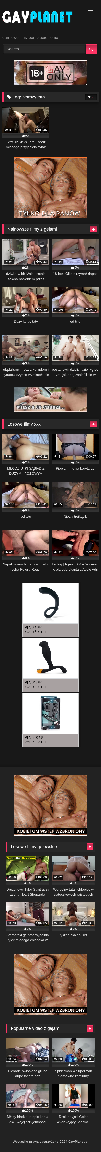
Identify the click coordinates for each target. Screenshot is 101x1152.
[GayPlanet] (41, 17)
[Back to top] (85, 1137)
